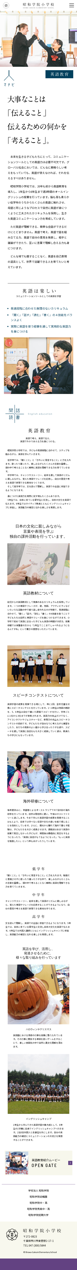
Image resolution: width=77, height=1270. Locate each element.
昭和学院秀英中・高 (38, 1209)
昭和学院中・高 (38, 1202)
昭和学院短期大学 (38, 1215)
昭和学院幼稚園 (38, 1196)
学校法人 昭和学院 (38, 1190)
